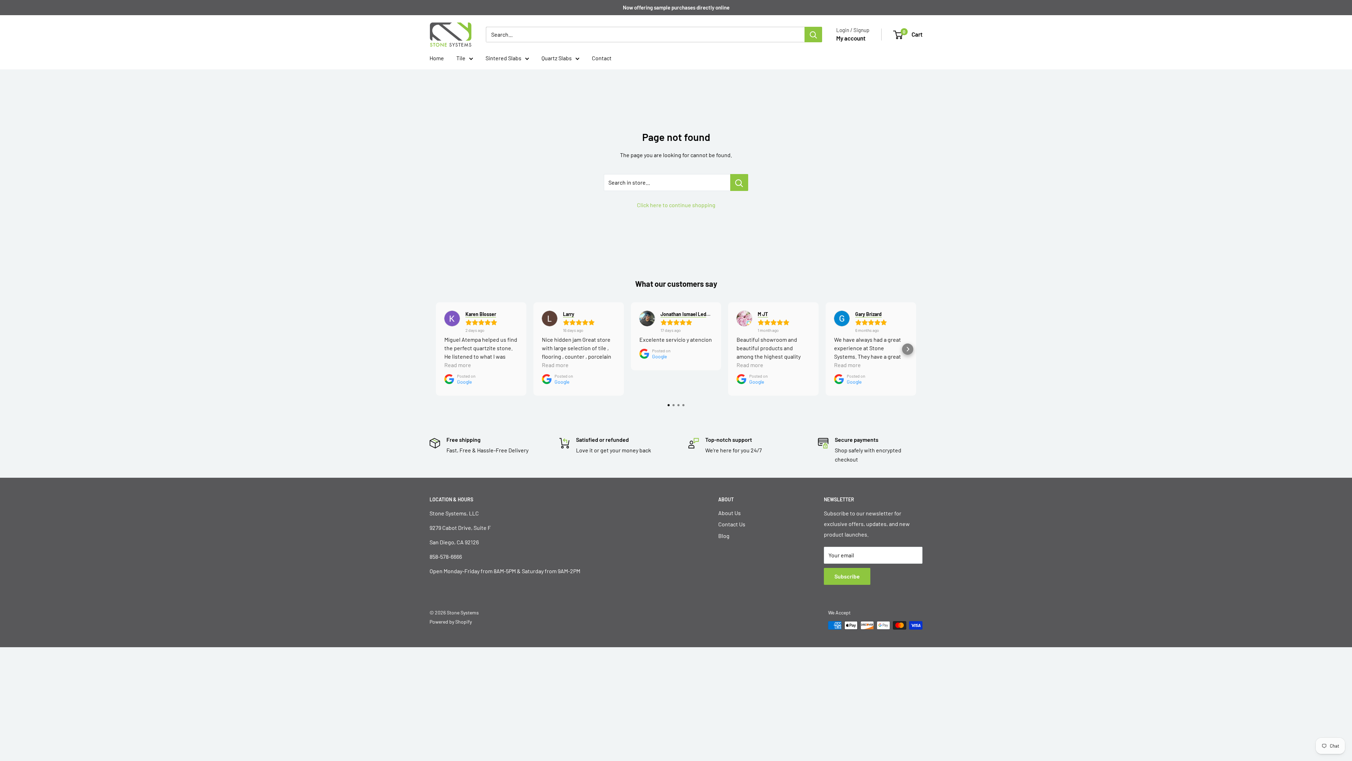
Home (437, 58)
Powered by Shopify (451, 622)
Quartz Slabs (557, 58)
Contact (602, 58)
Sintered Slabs (503, 58)
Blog (724, 535)
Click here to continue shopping (676, 205)
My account (850, 38)
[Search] (813, 34)
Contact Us (731, 524)
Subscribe (847, 576)
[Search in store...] (739, 182)
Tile (460, 58)
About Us (729, 512)
